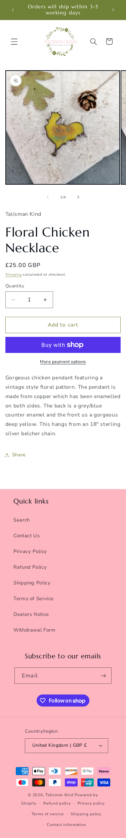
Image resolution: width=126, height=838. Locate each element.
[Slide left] (47, 197)
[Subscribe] (103, 675)
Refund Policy (30, 567)
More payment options (63, 361)
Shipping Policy (31, 582)
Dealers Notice (31, 614)
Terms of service (48, 814)
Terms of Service (33, 598)
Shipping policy (86, 814)
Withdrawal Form (34, 630)
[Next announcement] (113, 9)
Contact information (66, 824)
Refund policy (57, 803)
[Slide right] (78, 197)
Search (21, 520)
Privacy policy (91, 803)
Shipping (13, 274)
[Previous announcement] (12, 9)
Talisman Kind (59, 795)
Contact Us (26, 535)
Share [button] (19, 454)
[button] (14, 41)
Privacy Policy (30, 551)
